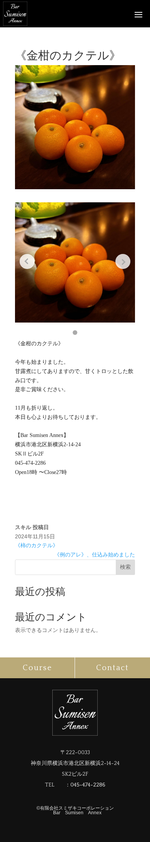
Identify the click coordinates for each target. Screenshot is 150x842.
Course (37, 668)
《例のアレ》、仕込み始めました (94, 554)
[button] (75, 332)
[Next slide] (122, 261)
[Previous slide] (27, 261)
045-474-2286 (87, 785)
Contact (112, 668)
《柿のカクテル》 (36, 545)
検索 (125, 567)
